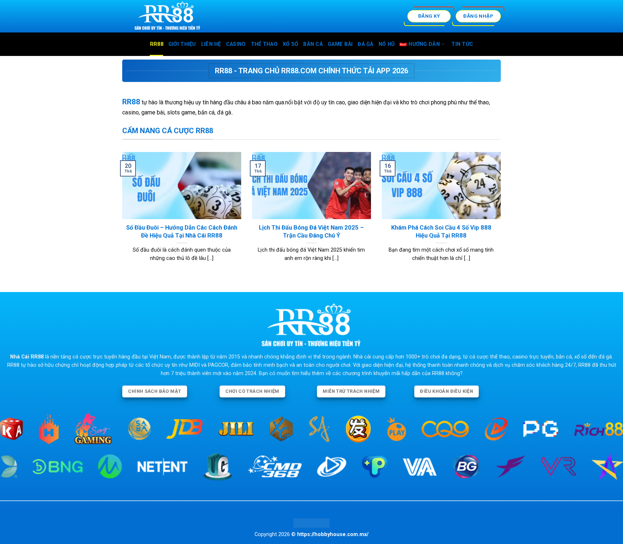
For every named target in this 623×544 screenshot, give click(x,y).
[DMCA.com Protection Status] (311, 523)
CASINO (236, 44)
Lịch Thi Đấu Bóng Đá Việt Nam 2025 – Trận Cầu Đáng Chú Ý (311, 231)
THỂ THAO (264, 44)
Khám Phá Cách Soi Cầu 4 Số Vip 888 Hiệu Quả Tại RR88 (441, 231)
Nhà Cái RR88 (27, 357)
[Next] (502, 215)
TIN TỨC (462, 44)
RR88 (156, 44)
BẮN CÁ (313, 44)
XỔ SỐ (290, 44)
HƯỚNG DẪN (424, 44)
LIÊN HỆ (211, 44)
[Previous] (120, 215)
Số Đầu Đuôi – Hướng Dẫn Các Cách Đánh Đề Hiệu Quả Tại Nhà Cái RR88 (181, 231)
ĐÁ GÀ (365, 44)
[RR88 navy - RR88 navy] (191, 16)
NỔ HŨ (386, 44)
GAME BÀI (340, 44)
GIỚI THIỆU (182, 44)
